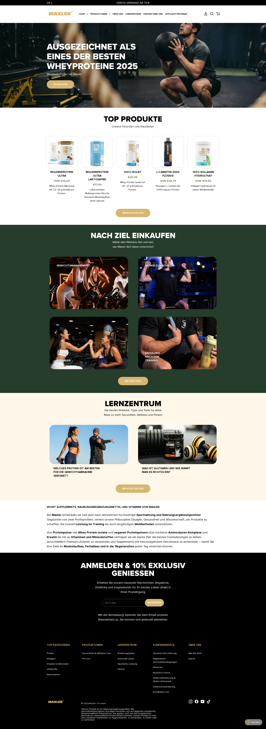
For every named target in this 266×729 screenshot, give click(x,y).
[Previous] (6, 98)
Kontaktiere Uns (161, 691)
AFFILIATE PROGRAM (176, 14)
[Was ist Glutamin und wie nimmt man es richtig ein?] (177, 444)
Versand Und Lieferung (165, 653)
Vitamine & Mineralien (58, 663)
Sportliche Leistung (127, 663)
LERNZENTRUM (133, 14)
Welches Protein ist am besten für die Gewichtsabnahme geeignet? (76, 472)
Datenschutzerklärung (164, 686)
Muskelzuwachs (157, 265)
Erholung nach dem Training (152, 356)
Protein (50, 653)
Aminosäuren (53, 674)
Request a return (161, 672)
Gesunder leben (126, 658)
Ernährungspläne (126, 653)
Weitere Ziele (133, 381)
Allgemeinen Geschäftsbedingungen (165, 660)
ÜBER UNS (118, 14)
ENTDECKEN (60, 79)
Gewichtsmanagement (73, 265)
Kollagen (51, 658)
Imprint (191, 658)
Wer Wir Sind (194, 653)
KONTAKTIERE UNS (153, 14)
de (49, 2)
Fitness (121, 669)
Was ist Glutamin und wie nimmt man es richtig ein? (166, 470)
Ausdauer (63, 360)
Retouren (158, 667)
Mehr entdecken (133, 212)
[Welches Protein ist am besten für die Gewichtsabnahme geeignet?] (89, 444)
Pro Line (86, 658)
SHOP (82, 14)
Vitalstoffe (52, 669)
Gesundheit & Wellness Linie (96, 653)
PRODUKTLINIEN (99, 14)
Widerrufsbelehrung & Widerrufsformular (164, 679)
